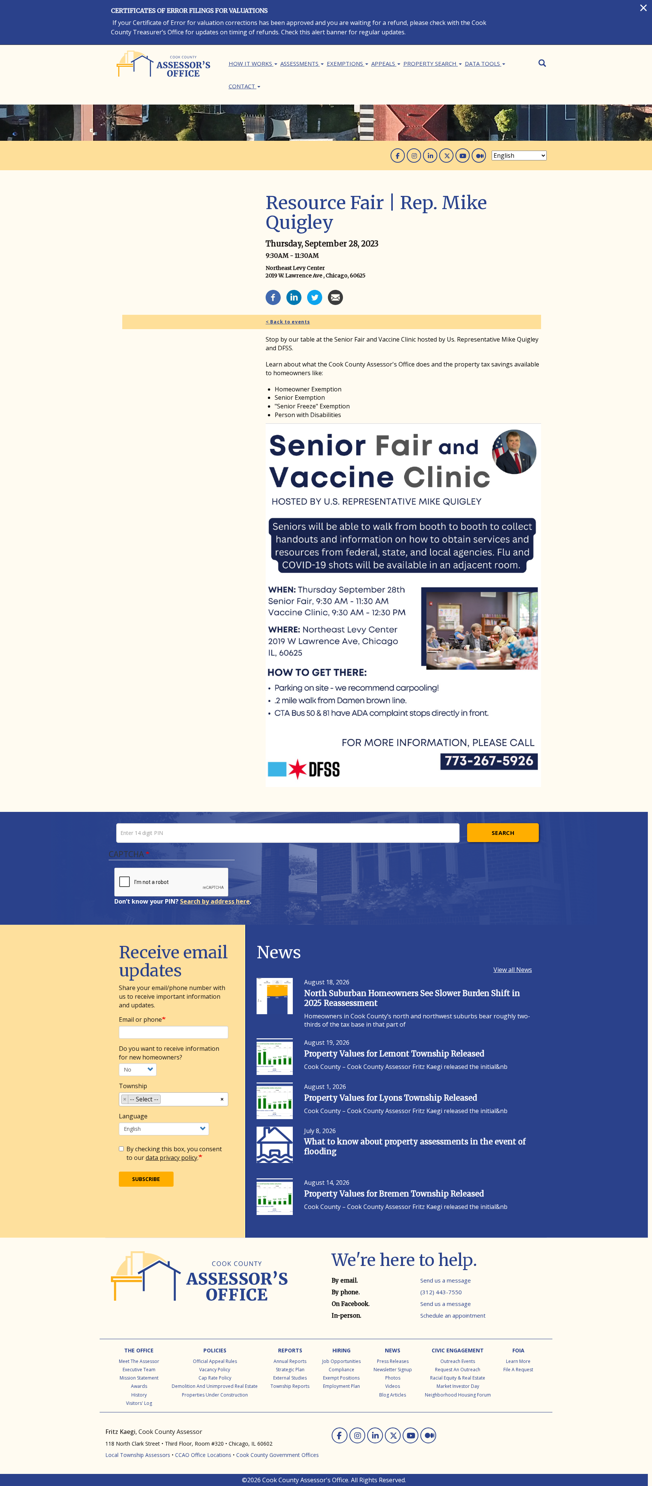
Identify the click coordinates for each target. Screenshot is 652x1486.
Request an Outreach (457, 1369)
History (139, 1395)
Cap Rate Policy (214, 1378)
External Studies (290, 1378)
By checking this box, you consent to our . (174, 1153)
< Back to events (288, 322)
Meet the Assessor (139, 1361)
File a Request (518, 1369)
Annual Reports (290, 1361)
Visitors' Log (139, 1403)
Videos (392, 1386)
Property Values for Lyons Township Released (390, 1098)
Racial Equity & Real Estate (457, 1378)
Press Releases (393, 1361)
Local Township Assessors (137, 1454)
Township (133, 1086)
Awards (139, 1386)
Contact (243, 86)
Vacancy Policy (214, 1369)
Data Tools (483, 63)
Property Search (430, 63)
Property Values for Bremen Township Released (394, 1193)
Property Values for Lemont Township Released (394, 1053)
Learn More (518, 1361)
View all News (513, 970)
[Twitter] (314, 297)
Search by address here (215, 901)
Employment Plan (341, 1386)
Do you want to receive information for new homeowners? (169, 1052)
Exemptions (345, 63)
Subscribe (146, 1179)
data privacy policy (171, 1157)
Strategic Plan (290, 1369)
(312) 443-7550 (441, 1292)
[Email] (335, 297)
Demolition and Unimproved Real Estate (215, 1386)
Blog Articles (392, 1395)
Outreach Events (457, 1361)
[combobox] (173, 1099)
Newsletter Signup (393, 1369)
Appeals (384, 63)
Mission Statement (139, 1378)
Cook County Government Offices (277, 1454)
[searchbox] (165, 1100)
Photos (392, 1378)
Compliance (341, 1369)
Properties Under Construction (215, 1395)
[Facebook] (273, 297)
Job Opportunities (341, 1361)
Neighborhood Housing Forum (458, 1395)
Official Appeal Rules (215, 1361)
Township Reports (290, 1386)
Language (133, 1116)
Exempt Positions (341, 1378)
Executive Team (139, 1369)
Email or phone (140, 1019)
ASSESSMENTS (300, 63)
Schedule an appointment (453, 1315)
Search (503, 832)
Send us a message (445, 1280)
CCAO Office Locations (203, 1454)
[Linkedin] (293, 297)
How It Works (251, 63)
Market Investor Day (458, 1386)
